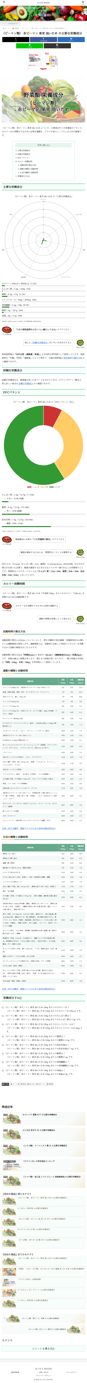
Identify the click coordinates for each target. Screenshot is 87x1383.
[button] (57, 45)
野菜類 (6, 1084)
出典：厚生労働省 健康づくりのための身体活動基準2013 (28, 829)
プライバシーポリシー (43, 1375)
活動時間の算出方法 (28, 165)
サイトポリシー (71, 1372)
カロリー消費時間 (25, 162)
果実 (24, 1084)
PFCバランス (23, 158)
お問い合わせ (43, 1372)
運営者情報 (15, 1372)
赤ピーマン (41, 1084)
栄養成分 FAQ (24, 176)
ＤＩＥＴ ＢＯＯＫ (43, 3)
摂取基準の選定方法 (73, 358)
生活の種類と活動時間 (29, 173)
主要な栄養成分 (24, 151)
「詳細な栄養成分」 (40, 343)
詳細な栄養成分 (24, 154)
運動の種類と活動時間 (29, 169)
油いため (32, 1084)
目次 (39, 145)
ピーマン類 (16, 1084)
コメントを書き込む (43, 1348)
